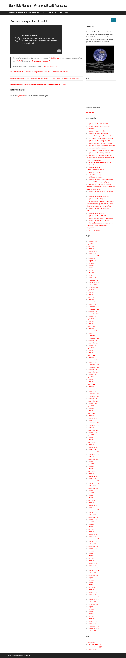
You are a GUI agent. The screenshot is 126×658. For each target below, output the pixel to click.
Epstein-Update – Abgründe (97, 199)
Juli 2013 (91, 609)
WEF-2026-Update (94, 230)
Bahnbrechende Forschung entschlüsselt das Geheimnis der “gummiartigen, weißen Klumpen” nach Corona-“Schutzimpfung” (100, 203)
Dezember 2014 (93, 568)
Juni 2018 (91, 466)
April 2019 (91, 442)
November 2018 (93, 454)
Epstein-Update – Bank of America (99, 133)
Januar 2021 (92, 391)
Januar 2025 (92, 277)
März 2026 (91, 248)
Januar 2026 (92, 253)
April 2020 (91, 413)
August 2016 (92, 519)
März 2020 (91, 415)
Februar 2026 (92, 251)
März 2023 (91, 328)
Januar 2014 (92, 594)
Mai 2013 (91, 614)
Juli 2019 (91, 435)
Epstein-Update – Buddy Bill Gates (99, 141)
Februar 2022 (92, 360)
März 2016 (91, 531)
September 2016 (93, 517)
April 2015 (91, 558)
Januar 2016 (92, 536)
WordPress (17, 655)
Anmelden (91, 642)
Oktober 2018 (92, 457)
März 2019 (91, 444)
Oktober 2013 (92, 602)
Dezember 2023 (93, 307)
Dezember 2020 (93, 394)
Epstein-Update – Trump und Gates (99, 153)
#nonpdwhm (36, 61)
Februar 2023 (92, 331)
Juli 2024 (91, 290)
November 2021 (93, 367)
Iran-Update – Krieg (94, 174)
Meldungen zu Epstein (95, 177)
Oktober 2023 (92, 311)
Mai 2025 (91, 268)
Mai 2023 (91, 323)
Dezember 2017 (93, 481)
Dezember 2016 (93, 510)
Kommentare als (95, 647)
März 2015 (91, 561)
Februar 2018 (92, 476)
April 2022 (91, 355)
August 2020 (92, 403)
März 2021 (91, 386)
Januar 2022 (92, 362)
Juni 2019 (91, 437)
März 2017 (91, 502)
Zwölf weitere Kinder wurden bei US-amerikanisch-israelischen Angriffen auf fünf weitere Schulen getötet (100, 157)
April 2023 (91, 326)
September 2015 (93, 546)
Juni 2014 (91, 582)
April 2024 (91, 297)
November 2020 (93, 396)
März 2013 (91, 619)
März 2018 (91, 473)
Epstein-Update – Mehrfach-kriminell (100, 143)
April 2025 (91, 270)
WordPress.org (93, 649)
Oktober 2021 (92, 369)
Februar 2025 (92, 275)
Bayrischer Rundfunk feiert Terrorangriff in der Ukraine (30, 78)
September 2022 (93, 343)
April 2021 (91, 384)
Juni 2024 (91, 292)
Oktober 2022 (92, 340)
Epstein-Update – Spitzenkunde (98, 196)
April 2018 (91, 471)
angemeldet (21, 96)
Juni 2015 (91, 553)
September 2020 (93, 401)
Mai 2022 (91, 353)
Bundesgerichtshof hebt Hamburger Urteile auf (26, 13)
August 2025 (92, 261)
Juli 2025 (91, 263)
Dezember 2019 (93, 423)
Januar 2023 (92, 333)
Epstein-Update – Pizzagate (97, 216)
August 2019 (92, 432)
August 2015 (92, 548)
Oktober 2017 (92, 486)
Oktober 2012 (92, 631)
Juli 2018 (91, 464)
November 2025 (93, 256)
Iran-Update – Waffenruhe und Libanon (100, 138)
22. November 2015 (51, 66)
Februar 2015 (92, 563)
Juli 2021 (91, 377)
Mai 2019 (91, 440)
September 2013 (93, 604)
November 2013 (93, 599)
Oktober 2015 (92, 544)
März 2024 (91, 299)
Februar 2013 (92, 621)
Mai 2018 (91, 469)
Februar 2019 (92, 447)
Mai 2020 (91, 411)
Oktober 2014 (92, 573)
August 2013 (92, 606)
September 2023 (93, 314)
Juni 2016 (91, 524)
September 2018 (93, 459)
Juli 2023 (91, 319)
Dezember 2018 (93, 452)
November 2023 (93, 309)
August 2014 (92, 577)
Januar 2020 (92, 420)
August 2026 (92, 241)
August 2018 (92, 461)
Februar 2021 (92, 389)
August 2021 (92, 374)
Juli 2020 (91, 406)
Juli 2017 (91, 493)
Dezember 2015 (93, 539)
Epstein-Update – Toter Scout (98, 124)
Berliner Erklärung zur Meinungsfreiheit (100, 136)
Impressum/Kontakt (55, 13)
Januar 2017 (92, 507)
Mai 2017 (91, 498)
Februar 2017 (92, 505)
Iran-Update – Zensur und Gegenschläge (101, 150)
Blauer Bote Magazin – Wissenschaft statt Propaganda (38, 5)
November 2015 (93, 541)
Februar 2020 (92, 418)
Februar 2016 (92, 534)
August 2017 (92, 490)
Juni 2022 (91, 350)
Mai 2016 (91, 527)
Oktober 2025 (92, 258)
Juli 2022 (91, 348)
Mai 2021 (91, 382)
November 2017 (93, 483)
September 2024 (93, 287)
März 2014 (91, 590)
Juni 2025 (91, 265)
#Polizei (19, 61)
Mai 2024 (91, 294)
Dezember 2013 (93, 597)
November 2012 (93, 628)
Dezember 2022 (93, 336)
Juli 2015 (91, 551)
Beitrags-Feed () (94, 644)
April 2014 (91, 587)
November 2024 (93, 282)
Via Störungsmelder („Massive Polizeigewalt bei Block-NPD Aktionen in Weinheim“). (39, 72)
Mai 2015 (91, 556)
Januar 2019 (92, 449)
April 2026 (91, 246)
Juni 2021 (91, 379)
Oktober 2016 (92, 515)
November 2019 (93, 425)
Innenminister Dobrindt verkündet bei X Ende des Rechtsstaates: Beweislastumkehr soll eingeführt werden (101, 186)
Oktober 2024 (92, 285)
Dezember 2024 (93, 280)
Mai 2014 (91, 585)
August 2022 (92, 345)
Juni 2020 (91, 408)
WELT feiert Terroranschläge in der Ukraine (66, 78)
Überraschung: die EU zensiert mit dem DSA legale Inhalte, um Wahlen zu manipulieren (100, 225)
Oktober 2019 (92, 428)
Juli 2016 (91, 522)
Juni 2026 (91, 244)
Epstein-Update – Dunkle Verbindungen (100, 218)
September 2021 (93, 372)
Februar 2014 (92, 592)
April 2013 (91, 616)
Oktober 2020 (92, 399)
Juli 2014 (91, 580)
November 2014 (93, 570)
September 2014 (93, 575)
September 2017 (93, 488)
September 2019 (93, 430)
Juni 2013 (91, 611)
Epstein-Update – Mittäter (96, 213)
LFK (66, 13)
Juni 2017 (91, 495)
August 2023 (92, 316)
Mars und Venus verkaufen (96, 131)
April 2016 (91, 529)
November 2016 (93, 512)
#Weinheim (55, 58)
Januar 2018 (92, 478)
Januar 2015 (92, 565)
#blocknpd (46, 61)
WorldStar (27, 655)
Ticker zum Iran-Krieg (95, 172)
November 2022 (93, 338)
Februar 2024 (92, 302)
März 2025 (91, 273)
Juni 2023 (91, 321)
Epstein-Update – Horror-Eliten (98, 220)
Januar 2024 (92, 304)
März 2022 (91, 357)
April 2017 (91, 500)
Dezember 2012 (93, 626)
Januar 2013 (92, 623)
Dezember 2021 (93, 365)
